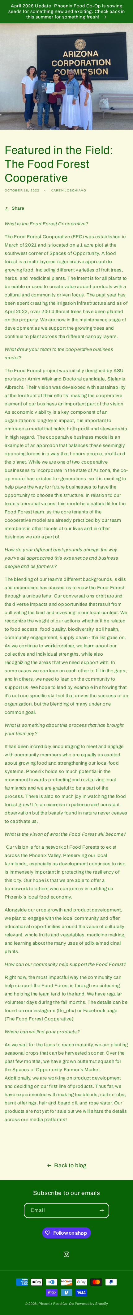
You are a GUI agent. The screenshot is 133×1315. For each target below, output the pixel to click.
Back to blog (70, 1165)
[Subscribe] (102, 1210)
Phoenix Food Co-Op (56, 1303)
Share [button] (18, 208)
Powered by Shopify (91, 1303)
